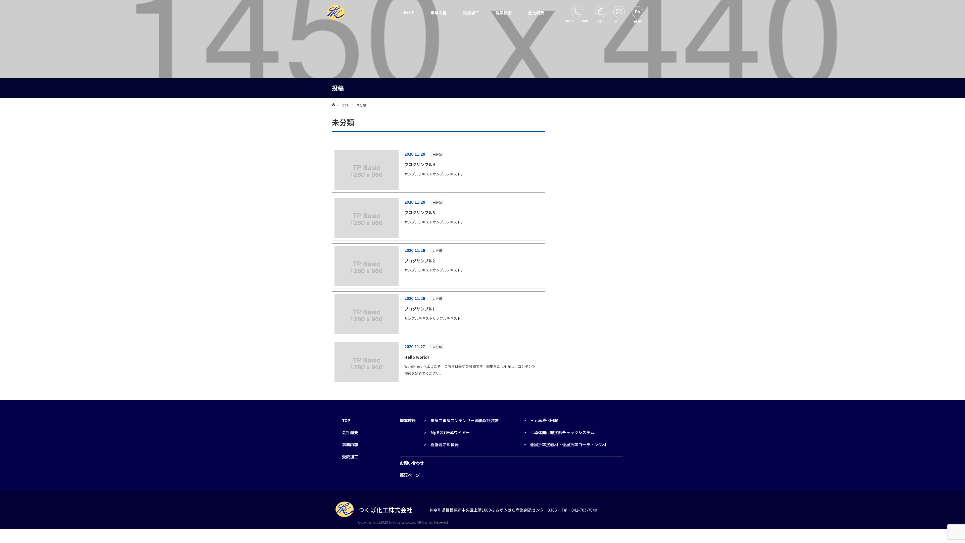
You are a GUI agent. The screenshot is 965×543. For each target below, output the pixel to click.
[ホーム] (333, 100)
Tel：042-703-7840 (579, 510)
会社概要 (536, 13)
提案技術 (504, 13)
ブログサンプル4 (419, 164)
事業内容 (438, 13)
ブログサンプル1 (419, 309)
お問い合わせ (412, 463)
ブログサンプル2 (419, 261)
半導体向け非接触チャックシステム (562, 432)
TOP (346, 420)
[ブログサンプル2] (366, 266)
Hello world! (416, 357)
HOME (408, 13)
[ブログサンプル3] (366, 218)
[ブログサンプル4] (366, 170)
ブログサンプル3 (419, 212)
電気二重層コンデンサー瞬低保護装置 (464, 420)
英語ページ (410, 475)
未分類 (437, 154)
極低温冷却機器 (444, 444)
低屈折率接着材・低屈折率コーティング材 (568, 444)
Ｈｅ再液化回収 (544, 420)
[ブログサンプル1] (366, 314)
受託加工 (471, 13)
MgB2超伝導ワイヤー (450, 432)
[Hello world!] (366, 362)
